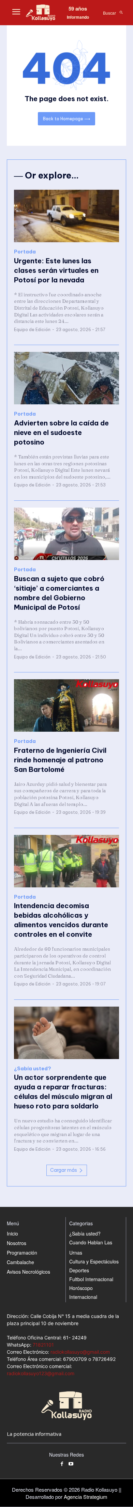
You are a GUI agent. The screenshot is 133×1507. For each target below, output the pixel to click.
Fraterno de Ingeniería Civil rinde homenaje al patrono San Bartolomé (60, 760)
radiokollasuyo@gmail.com (80, 1352)
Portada (25, 252)
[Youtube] (71, 1464)
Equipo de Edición (32, 329)
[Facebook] (62, 1464)
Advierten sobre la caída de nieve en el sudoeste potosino (61, 432)
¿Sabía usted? (32, 1069)
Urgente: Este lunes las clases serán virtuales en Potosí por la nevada (56, 270)
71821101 (43, 1345)
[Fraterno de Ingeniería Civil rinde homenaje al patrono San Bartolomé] (66, 705)
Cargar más (63, 1170)
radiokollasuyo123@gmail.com (40, 1373)
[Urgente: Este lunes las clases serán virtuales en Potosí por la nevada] (66, 216)
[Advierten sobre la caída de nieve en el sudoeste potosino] (66, 378)
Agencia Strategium (85, 1496)
